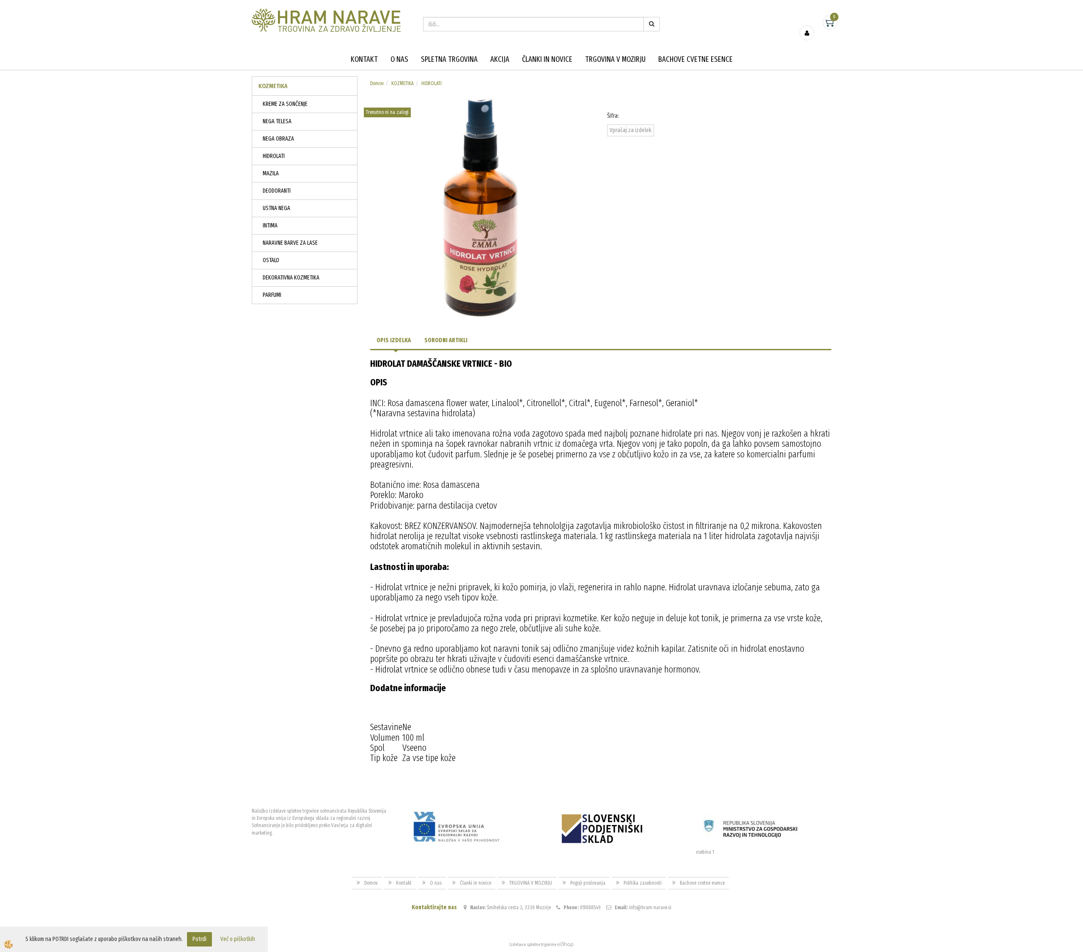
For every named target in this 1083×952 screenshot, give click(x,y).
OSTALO (271, 260)
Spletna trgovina (449, 59)
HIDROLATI (274, 156)
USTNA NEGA (276, 208)
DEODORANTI (277, 190)
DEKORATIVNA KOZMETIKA (291, 277)
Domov (377, 83)
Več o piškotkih (237, 939)
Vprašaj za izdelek (630, 130)
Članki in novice (547, 59)
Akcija (499, 59)
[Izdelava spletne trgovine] (565, 944)
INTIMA (270, 225)
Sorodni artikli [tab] (445, 340)
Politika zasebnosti (643, 883)
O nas (399, 59)
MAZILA (271, 173)
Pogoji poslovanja (587, 883)
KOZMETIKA (402, 83)
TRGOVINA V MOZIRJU (615, 59)
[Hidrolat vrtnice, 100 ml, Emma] (482, 206)
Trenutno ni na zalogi (387, 112)
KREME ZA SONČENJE (285, 104)
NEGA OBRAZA (278, 138)
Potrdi (199, 939)
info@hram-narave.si (650, 907)
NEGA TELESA (277, 121)
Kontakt (364, 59)
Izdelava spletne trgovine (532, 944)
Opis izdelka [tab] (394, 340)
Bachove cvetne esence (695, 59)
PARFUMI (272, 295)
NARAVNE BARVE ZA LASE (290, 242)
